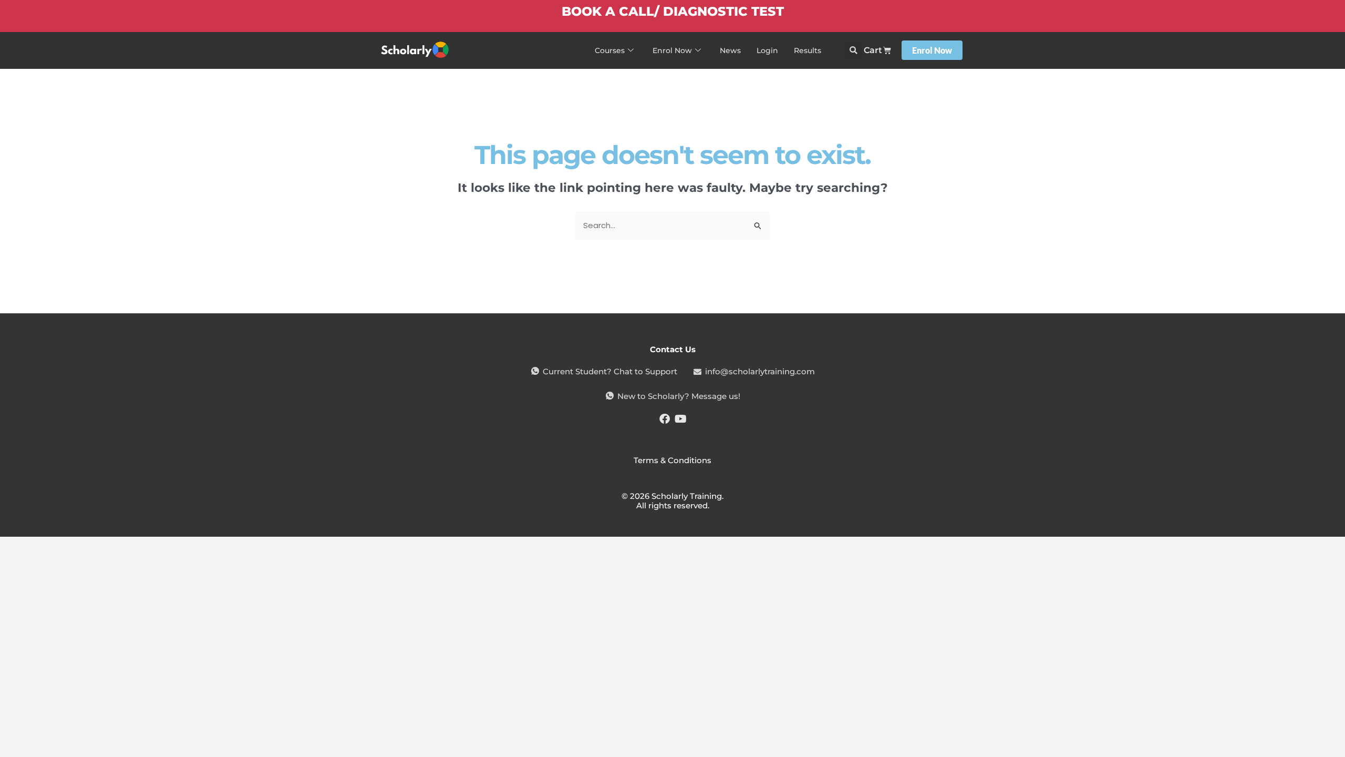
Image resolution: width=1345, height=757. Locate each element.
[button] (853, 50)
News (730, 50)
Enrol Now (672, 50)
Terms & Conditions (672, 460)
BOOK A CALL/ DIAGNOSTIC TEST (673, 11)
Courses (610, 50)
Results (807, 50)
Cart (873, 50)
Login (767, 50)
